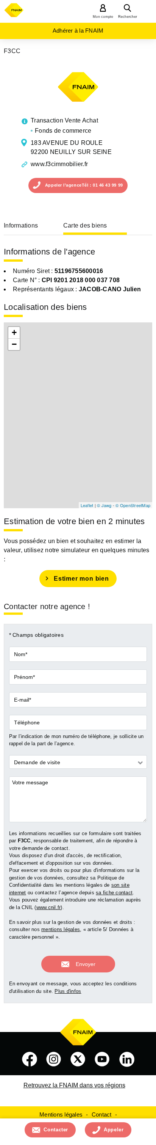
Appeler (114, 1129)
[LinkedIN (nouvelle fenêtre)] (126, 1059)
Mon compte (103, 17)
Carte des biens (85, 225)
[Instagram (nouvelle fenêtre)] (53, 1059)
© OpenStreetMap (132, 505)
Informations (21, 225)
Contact (102, 1114)
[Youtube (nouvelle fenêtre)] (102, 1059)
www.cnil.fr (48, 907)
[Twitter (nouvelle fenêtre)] (78, 1059)
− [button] (14, 344)
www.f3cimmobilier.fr (59, 164)
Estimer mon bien (81, 578)
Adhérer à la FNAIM (78, 30)
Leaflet (87, 505)
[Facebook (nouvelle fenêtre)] (29, 1059)
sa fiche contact (114, 892)
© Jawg (104, 505)
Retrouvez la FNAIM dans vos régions (74, 1085)
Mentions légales (61, 1114)
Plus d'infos (68, 991)
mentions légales (60, 929)
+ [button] (14, 332)
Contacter (56, 1129)
